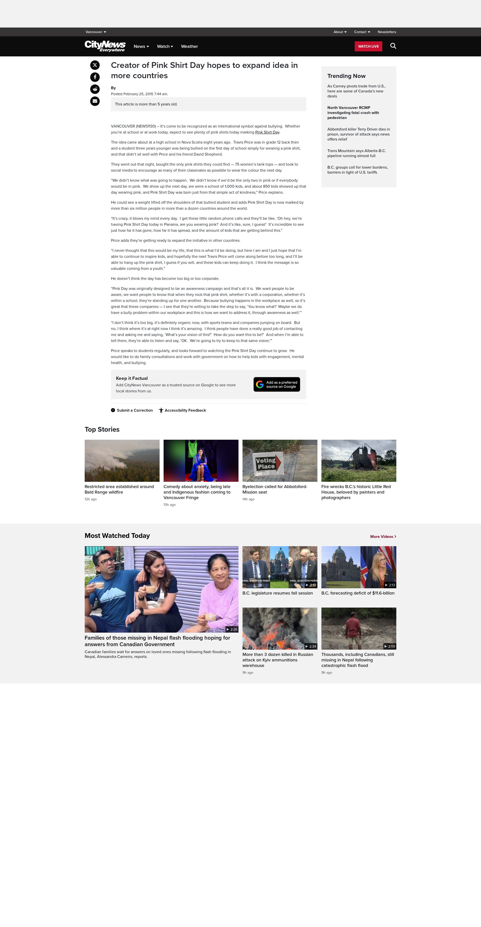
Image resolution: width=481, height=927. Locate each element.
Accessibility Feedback (185, 410)
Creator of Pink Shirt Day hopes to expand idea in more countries (204, 70)
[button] (340, 32)
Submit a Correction (135, 410)
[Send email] (95, 101)
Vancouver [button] (94, 32)
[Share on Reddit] (95, 89)
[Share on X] (95, 65)
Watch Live (368, 46)
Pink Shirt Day (267, 132)
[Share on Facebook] (95, 77)
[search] (393, 46)
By (113, 87)
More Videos (381, 536)
